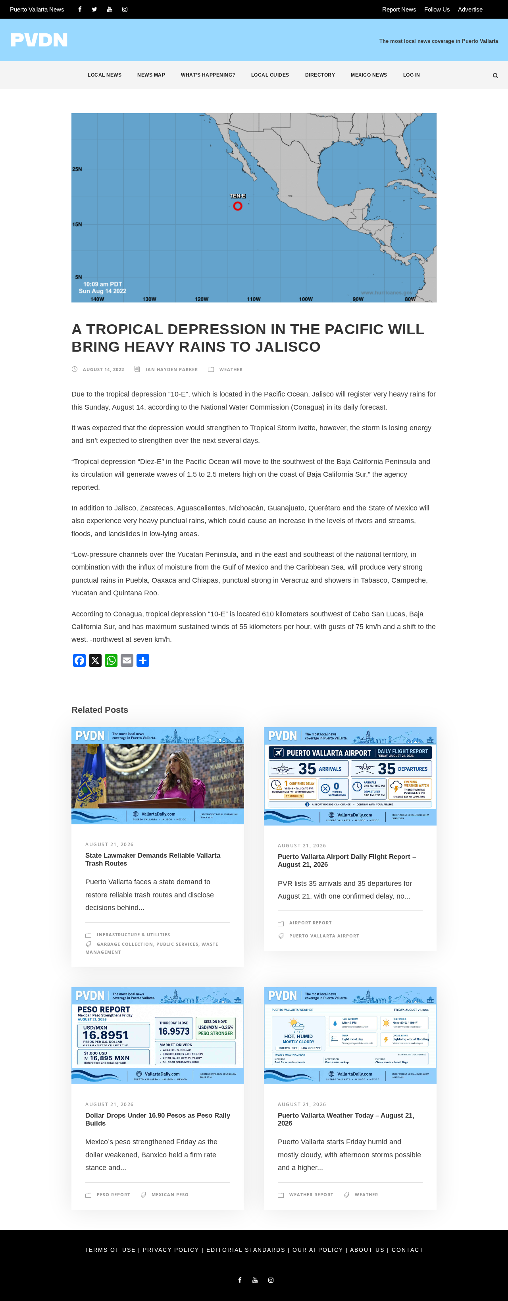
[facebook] (80, 9)
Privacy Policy (172, 1250)
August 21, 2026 (109, 844)
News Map (151, 75)
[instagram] (124, 9)
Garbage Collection (125, 944)
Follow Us (437, 9)
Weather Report (311, 1194)
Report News (399, 9)
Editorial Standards (247, 1250)
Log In (411, 75)
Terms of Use (111, 1250)
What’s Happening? (208, 75)
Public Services (177, 944)
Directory (320, 75)
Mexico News (369, 75)
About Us (368, 1250)
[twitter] (94, 9)
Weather (231, 369)
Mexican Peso (170, 1194)
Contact (408, 1250)
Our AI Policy (317, 1250)
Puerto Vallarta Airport (324, 936)
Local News (104, 75)
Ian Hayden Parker (172, 369)
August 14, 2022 (103, 369)
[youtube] (109, 9)
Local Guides (270, 75)
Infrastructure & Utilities (133, 934)
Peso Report (113, 1194)
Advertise (470, 9)
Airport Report (310, 923)
